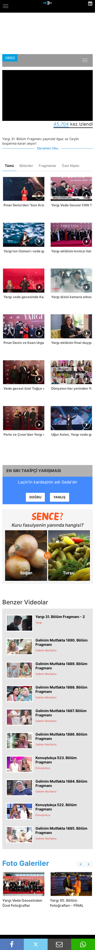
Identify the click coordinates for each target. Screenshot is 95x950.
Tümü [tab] (9, 166)
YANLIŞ (59, 497)
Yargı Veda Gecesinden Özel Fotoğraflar (22, 903)
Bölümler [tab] (26, 166)
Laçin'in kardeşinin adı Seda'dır (47, 481)
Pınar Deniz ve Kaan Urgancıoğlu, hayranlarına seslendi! (24, 343)
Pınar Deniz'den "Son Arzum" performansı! (24, 205)
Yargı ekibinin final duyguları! (71, 343)
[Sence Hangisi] (47, 516)
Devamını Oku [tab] (47, 148)
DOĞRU (35, 497)
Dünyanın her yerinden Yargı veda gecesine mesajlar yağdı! (71, 388)
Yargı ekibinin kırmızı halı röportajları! (71, 251)
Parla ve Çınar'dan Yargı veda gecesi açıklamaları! (24, 434)
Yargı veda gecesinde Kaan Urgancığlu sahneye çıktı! (24, 297)
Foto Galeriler (25, 863)
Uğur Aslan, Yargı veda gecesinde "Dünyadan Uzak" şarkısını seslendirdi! (71, 434)
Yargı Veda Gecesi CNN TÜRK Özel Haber (71, 205)
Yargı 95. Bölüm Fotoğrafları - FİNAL (67, 903)
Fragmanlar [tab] (47, 166)
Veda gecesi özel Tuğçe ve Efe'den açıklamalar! (24, 388)
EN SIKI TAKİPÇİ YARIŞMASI (33, 470)
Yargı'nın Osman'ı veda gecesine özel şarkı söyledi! (24, 251)
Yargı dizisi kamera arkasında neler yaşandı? (71, 297)
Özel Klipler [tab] (71, 166)
